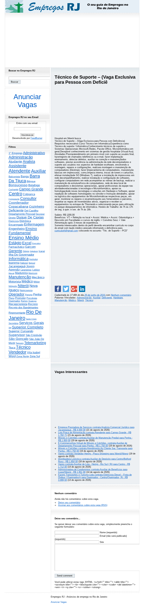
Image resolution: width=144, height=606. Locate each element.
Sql (10, 328)
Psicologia (32, 298)
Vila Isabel (33, 352)
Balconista (14, 176)
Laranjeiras (26, 270)
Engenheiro (17, 229)
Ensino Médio (24, 237)
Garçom (30, 246)
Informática (19, 258)
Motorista (15, 281)
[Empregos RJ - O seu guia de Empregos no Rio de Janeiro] (69, 6)
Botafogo (34, 185)
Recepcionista (18, 304)
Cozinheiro (36, 206)
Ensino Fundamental (23, 231)
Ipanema (14, 262)
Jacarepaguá (17, 266)
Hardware (118, 297)
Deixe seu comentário (69, 502)
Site (101, 542)
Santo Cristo (31, 319)
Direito (12, 217)
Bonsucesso (18, 185)
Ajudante (15, 161)
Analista (29, 161)
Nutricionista (26, 290)
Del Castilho (31, 210)
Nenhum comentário (121, 295)
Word (12, 356)
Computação (14, 199)
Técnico (89, 300)
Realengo (32, 301)
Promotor (20, 297)
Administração (84, 297)
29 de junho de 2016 (95, 295)
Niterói (80, 300)
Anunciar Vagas (27, 101)
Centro (15, 193)
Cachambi (13, 189)
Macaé (11, 273)
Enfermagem (34, 224)
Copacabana (18, 206)
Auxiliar (96, 297)
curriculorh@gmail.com (66, 230)
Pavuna (28, 295)
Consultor (28, 198)
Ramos (24, 301)
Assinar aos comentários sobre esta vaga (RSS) (82, 505)
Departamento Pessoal (22, 213)
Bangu (25, 176)
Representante (17, 312)
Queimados (14, 301)
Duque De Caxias (30, 217)
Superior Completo (27, 327)
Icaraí (42, 251)
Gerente (15, 251)
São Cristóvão (34, 335)
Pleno (11, 298)
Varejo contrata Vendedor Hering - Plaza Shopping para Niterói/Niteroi (93, 453)
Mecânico (38, 277)
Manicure (32, 273)
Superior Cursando (21, 331)
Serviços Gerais (31, 323)
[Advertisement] (72, 39)
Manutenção (61, 300)
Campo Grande (31, 189)
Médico (72, 300)
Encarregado (16, 224)
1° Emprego (15, 153)
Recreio (33, 304)
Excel (26, 243)
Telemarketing (35, 343)
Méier (37, 281)
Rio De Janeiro (25, 315)
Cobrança (29, 194)
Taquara (20, 343)
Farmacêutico (16, 246)
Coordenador (19, 203)
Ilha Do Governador (21, 254)
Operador (16, 294)
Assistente (17, 166)
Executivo (36, 243)
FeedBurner (36, 138)
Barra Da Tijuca (24, 178)
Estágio (15, 243)
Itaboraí (24, 263)
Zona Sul (35, 356)
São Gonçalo (18, 339)
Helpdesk (34, 251)
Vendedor (17, 352)
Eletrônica (25, 220)
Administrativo (34, 153)
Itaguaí (32, 263)
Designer (40, 214)
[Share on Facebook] (58, 289)
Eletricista (14, 221)
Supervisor (17, 335)
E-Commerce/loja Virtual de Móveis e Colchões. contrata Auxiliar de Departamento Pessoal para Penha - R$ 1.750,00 (92, 444)
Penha (37, 294)
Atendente (19, 171)
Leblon (36, 269)
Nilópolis (13, 286)
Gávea (26, 251)
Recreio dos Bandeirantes (23, 307)
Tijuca (12, 347)
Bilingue (31, 181)
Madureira (21, 273)
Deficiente (107, 297)
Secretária (13, 323)
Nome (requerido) (108, 532)
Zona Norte (22, 356)
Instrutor (33, 259)
